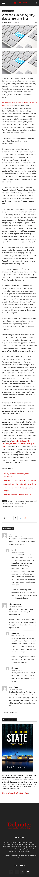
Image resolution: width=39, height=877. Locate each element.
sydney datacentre (8, 506)
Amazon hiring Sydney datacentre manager (20, 480)
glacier (5, 503)
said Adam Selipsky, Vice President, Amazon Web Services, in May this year (18, 443)
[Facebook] (11, 518)
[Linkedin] (20, 518)
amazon (10, 501)
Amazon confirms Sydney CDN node (17, 494)
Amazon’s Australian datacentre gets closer (20, 484)
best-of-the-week (19, 501)
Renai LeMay (7, 22)
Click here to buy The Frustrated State (15, 793)
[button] (3, 3)
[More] (30, 518)
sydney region (19, 506)
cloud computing (31, 501)
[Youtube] (28, 872)
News (12, 11)
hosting (11, 503)
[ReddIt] (25, 518)
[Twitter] (15, 518)
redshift (17, 503)
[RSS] (17, 872)
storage (24, 503)
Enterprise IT (6, 11)
